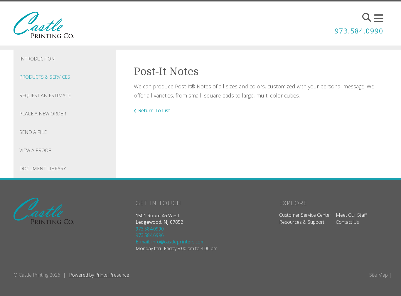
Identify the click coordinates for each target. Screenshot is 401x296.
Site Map (378, 275)
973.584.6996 (150, 235)
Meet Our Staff (351, 215)
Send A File (33, 132)
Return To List (154, 110)
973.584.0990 (359, 31)
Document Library (42, 168)
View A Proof (35, 150)
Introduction (37, 59)
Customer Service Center (305, 215)
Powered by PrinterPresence (99, 275)
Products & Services (44, 77)
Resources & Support (301, 222)
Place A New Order (42, 113)
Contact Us (347, 222)
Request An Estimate (45, 95)
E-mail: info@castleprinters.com (170, 241)
